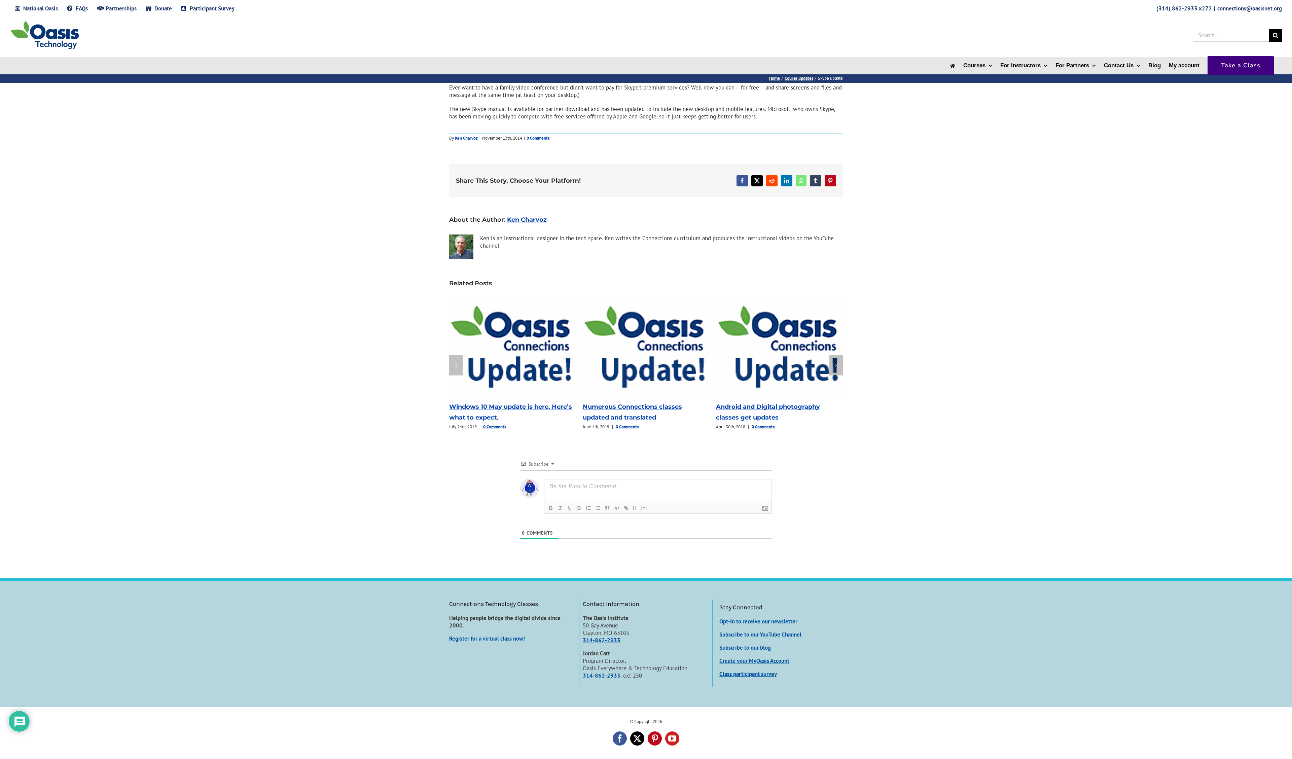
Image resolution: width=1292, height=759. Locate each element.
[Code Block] (616, 508)
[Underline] (569, 508)
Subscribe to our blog (745, 647)
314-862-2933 (601, 640)
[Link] (626, 508)
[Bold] (550, 508)
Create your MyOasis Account (754, 660)
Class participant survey (748, 674)
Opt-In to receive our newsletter (758, 621)
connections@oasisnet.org (1249, 8)
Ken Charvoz (466, 138)
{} (635, 507)
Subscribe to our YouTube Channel (760, 634)
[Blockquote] (607, 508)
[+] (644, 507)
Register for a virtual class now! (487, 638)
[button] (456, 365)
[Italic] (560, 508)
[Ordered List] (588, 508)
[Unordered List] (598, 508)
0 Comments (538, 138)
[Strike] (579, 508)
